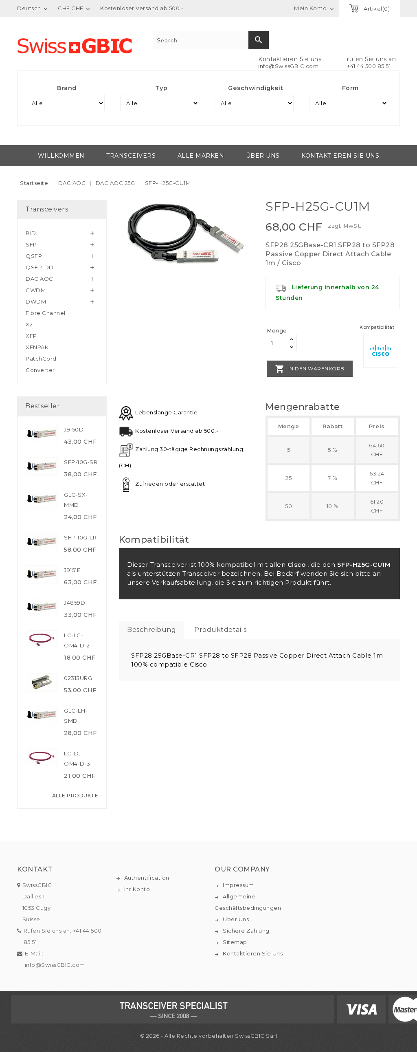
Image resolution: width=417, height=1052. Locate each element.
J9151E (72, 570)
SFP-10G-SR (80, 462)
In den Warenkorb (310, 369)
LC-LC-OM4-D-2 (77, 640)
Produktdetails (220, 630)
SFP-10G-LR (80, 537)
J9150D (73, 429)
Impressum (238, 885)
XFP (31, 335)
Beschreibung (151, 630)
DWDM (36, 301)
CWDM (36, 290)
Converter (40, 370)
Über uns (263, 155)
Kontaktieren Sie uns (340, 155)
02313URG (78, 678)
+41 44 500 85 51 (369, 66)
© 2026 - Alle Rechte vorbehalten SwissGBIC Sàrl (208, 1035)
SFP (31, 244)
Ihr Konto (137, 889)
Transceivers (131, 155)
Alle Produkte (75, 795)
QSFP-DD (40, 267)
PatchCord (41, 358)
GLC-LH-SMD (76, 715)
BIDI (31, 233)
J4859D (74, 602)
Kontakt (35, 869)
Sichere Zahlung (246, 930)
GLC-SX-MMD (76, 499)
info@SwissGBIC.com (288, 66)
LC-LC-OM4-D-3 (77, 758)
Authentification (146, 877)
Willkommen (61, 155)
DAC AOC (39, 278)
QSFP (34, 256)
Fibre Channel (46, 313)
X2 (29, 324)
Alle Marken (201, 155)
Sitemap (235, 942)
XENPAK (37, 347)
